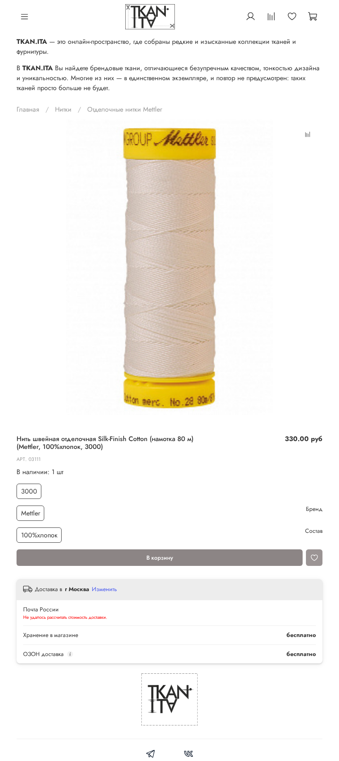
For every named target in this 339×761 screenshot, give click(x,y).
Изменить (104, 589)
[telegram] (151, 755)
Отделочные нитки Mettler (124, 109)
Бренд (314, 509)
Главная (28, 109)
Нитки (63, 109)
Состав (313, 530)
